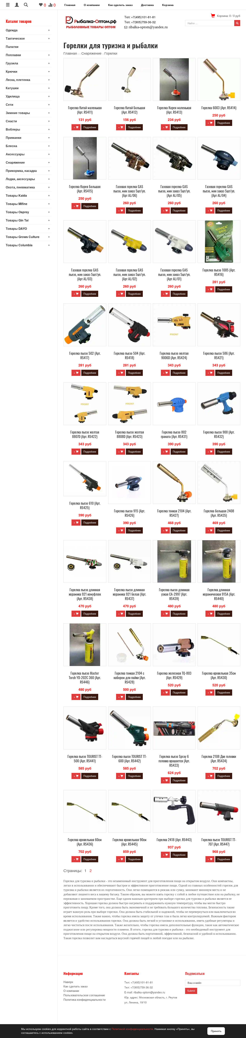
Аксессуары (15, 154)
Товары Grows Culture (22, 237)
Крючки (11, 71)
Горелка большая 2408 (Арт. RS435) (219, 513)
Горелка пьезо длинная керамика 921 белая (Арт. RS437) (129, 594)
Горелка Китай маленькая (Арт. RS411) (85, 110)
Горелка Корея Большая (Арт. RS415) (85, 188)
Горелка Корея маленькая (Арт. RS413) (174, 110)
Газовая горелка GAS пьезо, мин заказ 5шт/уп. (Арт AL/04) (219, 191)
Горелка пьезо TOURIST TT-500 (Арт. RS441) (84, 758)
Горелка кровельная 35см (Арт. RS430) (219, 675)
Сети (9, 104)
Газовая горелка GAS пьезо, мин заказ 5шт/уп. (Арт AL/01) (174, 274)
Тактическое (15, 38)
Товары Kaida (16, 195)
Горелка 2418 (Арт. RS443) (174, 839)
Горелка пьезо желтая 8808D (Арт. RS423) (129, 434)
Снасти (11, 121)
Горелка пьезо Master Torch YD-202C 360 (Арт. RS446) (85, 677)
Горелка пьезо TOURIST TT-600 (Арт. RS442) (129, 758)
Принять (216, 1031)
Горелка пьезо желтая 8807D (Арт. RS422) (84, 434)
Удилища (13, 96)
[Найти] (237, 23)
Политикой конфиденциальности (132, 1029)
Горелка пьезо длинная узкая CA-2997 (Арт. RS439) (174, 594)
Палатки (12, 46)
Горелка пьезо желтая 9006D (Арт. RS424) (174, 355)
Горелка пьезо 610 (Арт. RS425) (84, 505)
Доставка (147, 5)
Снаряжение (15, 162)
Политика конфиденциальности (84, 999)
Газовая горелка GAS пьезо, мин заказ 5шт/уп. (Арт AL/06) (129, 191)
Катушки (12, 88)
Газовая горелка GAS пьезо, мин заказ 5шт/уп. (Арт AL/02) (129, 274)
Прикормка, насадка (21, 170)
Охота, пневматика (20, 187)
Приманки (13, 137)
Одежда (11, 30)
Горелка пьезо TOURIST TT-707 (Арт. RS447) (218, 842)
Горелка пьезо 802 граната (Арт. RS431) (174, 434)
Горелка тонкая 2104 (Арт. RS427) (174, 513)
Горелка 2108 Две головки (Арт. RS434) (219, 758)
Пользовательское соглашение (84, 995)
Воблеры (13, 129)
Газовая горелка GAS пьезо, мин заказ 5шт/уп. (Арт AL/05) (174, 191)
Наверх (68, 982)
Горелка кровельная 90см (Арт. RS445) (129, 842)
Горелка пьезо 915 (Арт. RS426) (129, 513)
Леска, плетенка (18, 79)
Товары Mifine (16, 203)
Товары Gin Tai (17, 220)
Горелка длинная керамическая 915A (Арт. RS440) (219, 594)
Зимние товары (18, 113)
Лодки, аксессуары (20, 179)
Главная (69, 5)
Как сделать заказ (120, 5)
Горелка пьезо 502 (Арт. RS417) (85, 355)
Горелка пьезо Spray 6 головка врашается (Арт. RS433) (174, 761)
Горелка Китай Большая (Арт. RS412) (129, 110)
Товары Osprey (17, 212)
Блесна (11, 146)
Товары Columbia (19, 245)
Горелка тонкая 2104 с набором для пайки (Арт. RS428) (129, 677)
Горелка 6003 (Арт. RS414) (218, 107)
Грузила (12, 63)
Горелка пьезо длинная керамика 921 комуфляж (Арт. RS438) (85, 594)
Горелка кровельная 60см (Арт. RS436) (85, 842)
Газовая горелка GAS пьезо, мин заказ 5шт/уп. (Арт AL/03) (85, 274)
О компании (92, 5)
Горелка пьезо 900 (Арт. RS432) (218, 434)
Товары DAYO (16, 228)
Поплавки (13, 55)
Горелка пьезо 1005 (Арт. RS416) (219, 272)
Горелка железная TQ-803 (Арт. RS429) (174, 675)
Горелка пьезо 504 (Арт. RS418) (129, 355)
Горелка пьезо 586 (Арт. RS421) (218, 355)
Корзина (168, 5)
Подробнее (89, 127)
